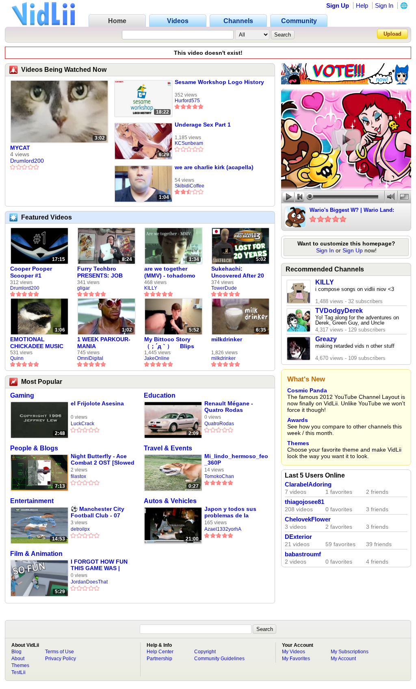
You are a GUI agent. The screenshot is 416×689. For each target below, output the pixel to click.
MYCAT (20, 147)
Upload (392, 34)
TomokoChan (219, 476)
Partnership (159, 658)
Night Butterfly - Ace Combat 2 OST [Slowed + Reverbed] (102, 459)
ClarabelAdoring (308, 484)
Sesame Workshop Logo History (219, 82)
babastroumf (303, 554)
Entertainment (32, 500)
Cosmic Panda (307, 390)
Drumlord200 (27, 160)
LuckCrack (82, 423)
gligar (83, 288)
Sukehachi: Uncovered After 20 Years (237, 272)
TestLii (18, 672)
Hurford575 (187, 100)
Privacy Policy (60, 658)
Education (160, 395)
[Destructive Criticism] (346, 82)
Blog (16, 652)
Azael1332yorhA (222, 529)
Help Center (160, 652)
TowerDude (224, 288)
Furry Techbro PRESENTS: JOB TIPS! (100, 272)
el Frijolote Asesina (97, 403)
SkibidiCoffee (189, 186)
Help (362, 5)
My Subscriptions (349, 652)
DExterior (298, 537)
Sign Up (337, 5)
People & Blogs (34, 448)
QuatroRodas (219, 423)
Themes (298, 443)
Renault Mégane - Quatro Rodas (228, 406)
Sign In (384, 5)
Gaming (22, 395)
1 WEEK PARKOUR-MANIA (103, 342)
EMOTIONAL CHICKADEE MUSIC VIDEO (36, 343)
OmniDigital (90, 358)
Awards (297, 420)
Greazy (326, 339)
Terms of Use (59, 652)
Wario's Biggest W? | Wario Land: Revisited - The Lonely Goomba (352, 210)
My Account (343, 658)
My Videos (293, 652)
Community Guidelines (219, 658)
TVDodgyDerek (339, 310)
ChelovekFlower (308, 519)
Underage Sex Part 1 (203, 124)
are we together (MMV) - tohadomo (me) (169, 272)
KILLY (150, 288)
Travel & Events (168, 448)
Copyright (205, 652)
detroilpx (80, 529)
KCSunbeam (189, 143)
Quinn (17, 358)
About (17, 658)
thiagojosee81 (304, 502)
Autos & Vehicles (170, 500)
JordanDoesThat (89, 582)
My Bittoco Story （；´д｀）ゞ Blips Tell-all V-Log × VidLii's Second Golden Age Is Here (170, 343)
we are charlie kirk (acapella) (214, 167)
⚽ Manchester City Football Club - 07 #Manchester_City (97, 512)
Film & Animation (36, 553)
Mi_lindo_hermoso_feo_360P (236, 459)
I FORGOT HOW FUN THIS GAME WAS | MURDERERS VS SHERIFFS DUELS (99, 565)
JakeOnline (156, 358)
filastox (78, 476)
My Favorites (296, 658)
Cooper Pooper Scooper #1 (31, 272)
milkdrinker (226, 339)
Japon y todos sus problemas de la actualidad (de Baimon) (230, 512)
